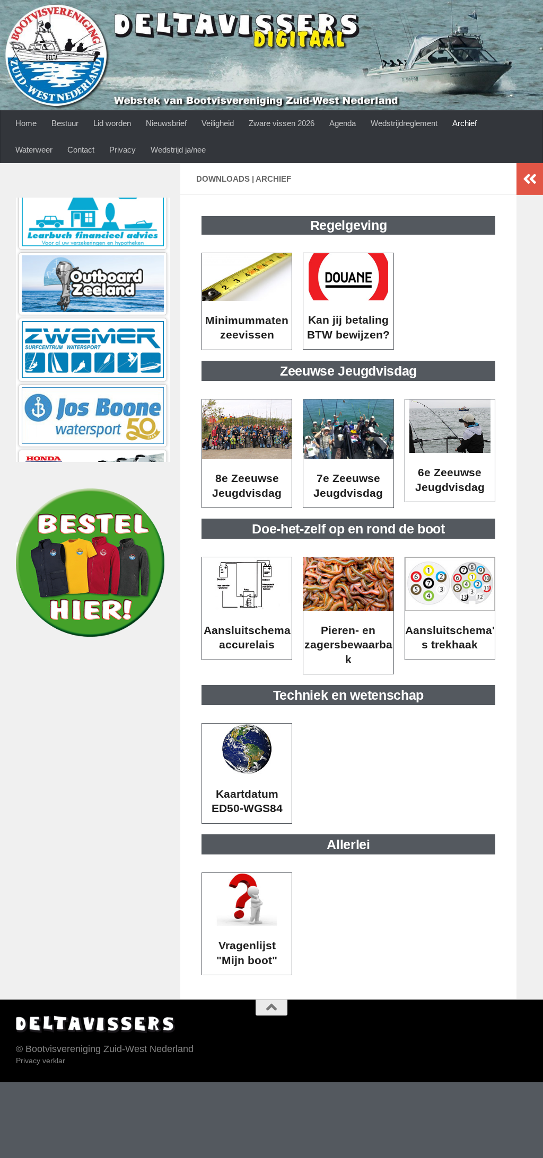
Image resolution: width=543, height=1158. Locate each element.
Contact (80, 149)
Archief (464, 123)
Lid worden (112, 123)
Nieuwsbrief (166, 123)
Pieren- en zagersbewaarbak (348, 644)
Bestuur (64, 123)
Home (26, 123)
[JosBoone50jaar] (93, 333)
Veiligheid (218, 123)
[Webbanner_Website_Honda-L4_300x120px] (93, 398)
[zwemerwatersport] (93, 267)
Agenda (342, 123)
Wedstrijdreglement (404, 123)
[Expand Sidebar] (529, 179)
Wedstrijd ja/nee (178, 149)
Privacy (122, 149)
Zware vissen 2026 (281, 123)
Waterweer (33, 149)
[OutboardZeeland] (93, 201)
